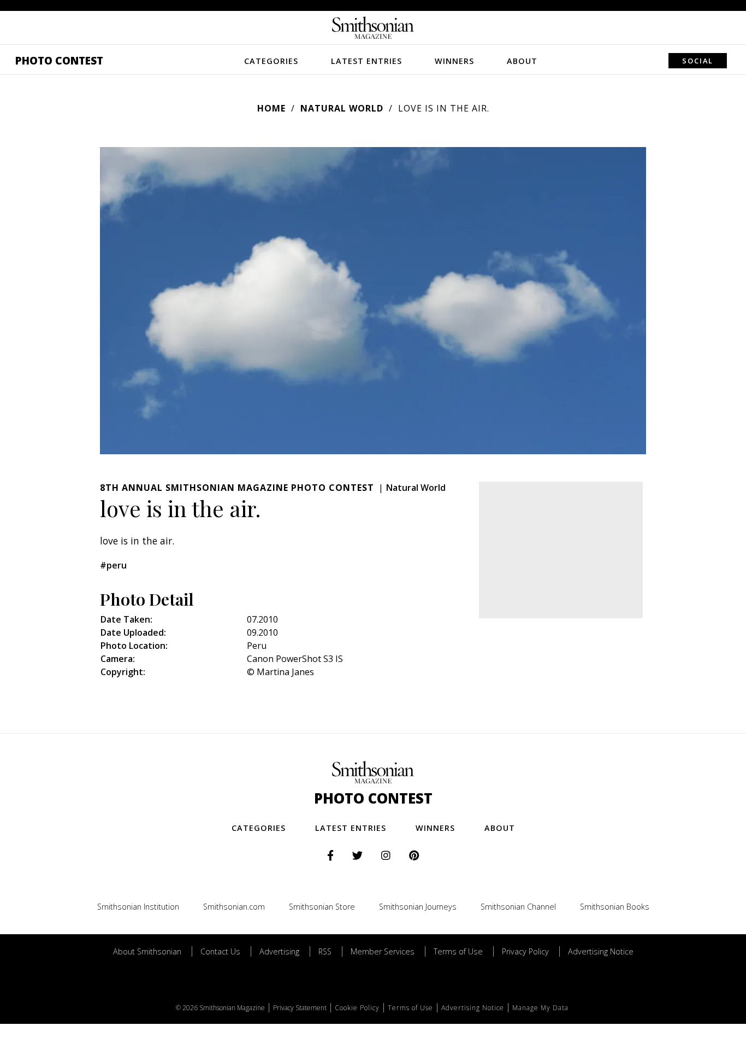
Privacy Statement (300, 1007)
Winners (454, 61)
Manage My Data (540, 1007)
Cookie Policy (357, 1007)
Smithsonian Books (614, 906)
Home (271, 108)
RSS (324, 951)
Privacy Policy (525, 951)
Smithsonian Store (322, 906)
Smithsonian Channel (518, 906)
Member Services (383, 951)
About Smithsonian (147, 951)
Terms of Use (458, 951)
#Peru (113, 565)
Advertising (279, 951)
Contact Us (220, 951)
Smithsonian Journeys (418, 906)
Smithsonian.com (234, 906)
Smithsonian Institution (138, 906)
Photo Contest (59, 60)
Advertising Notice (600, 951)
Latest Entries (366, 61)
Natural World (341, 108)
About (522, 61)
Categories (271, 61)
